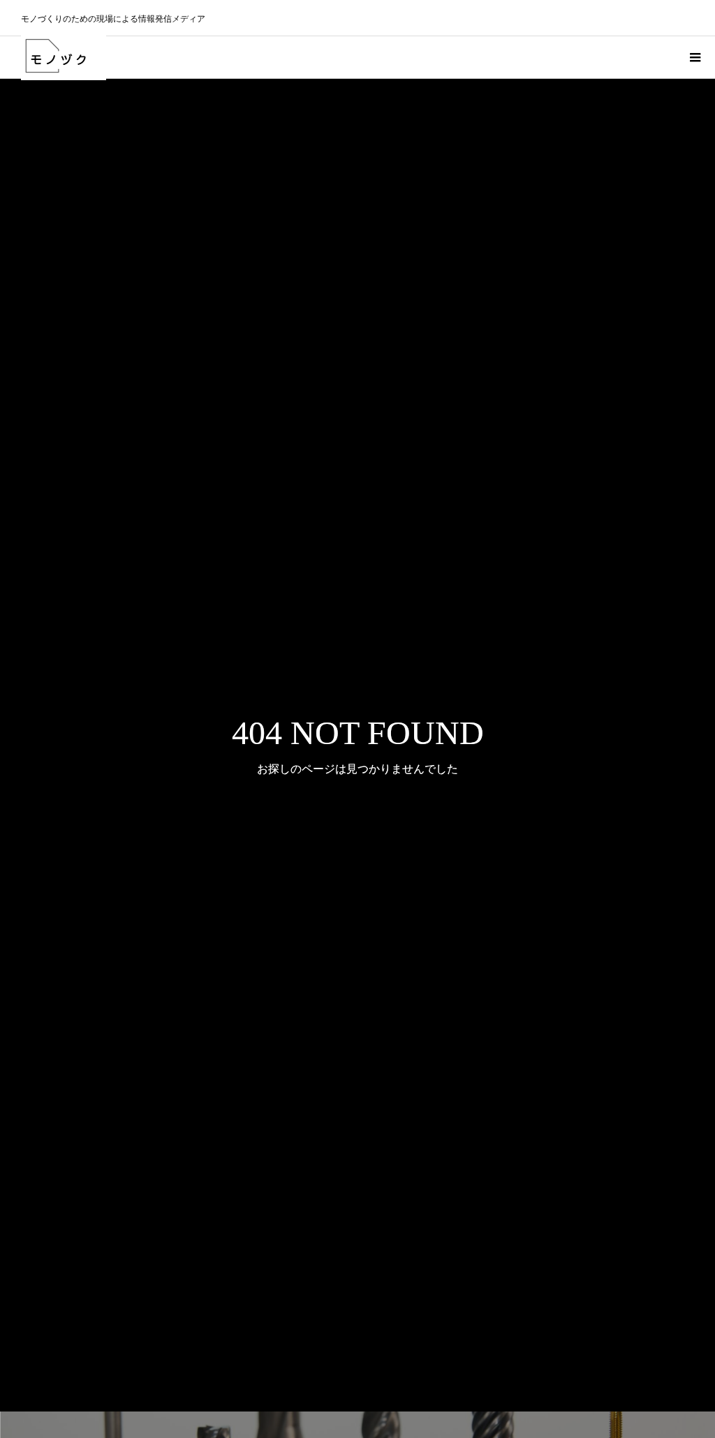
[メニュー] (694, 57)
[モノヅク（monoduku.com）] (63, 57)
